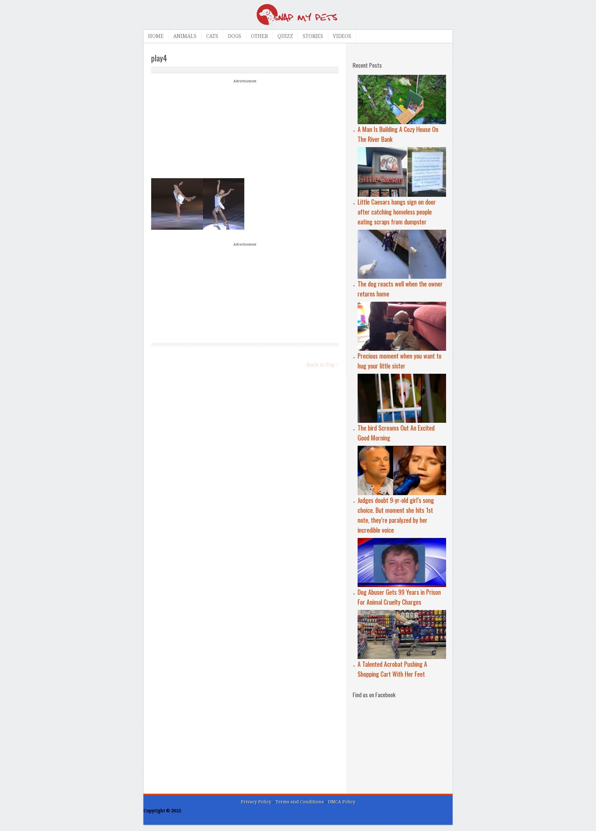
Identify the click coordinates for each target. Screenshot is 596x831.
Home (156, 36)
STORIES (313, 36)
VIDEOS (342, 36)
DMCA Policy (341, 801)
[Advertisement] (245, 128)
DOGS (234, 36)
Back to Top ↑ (322, 365)
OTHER (259, 36)
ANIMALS (184, 36)
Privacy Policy (256, 801)
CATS (212, 36)
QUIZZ (285, 36)
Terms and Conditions (300, 801)
